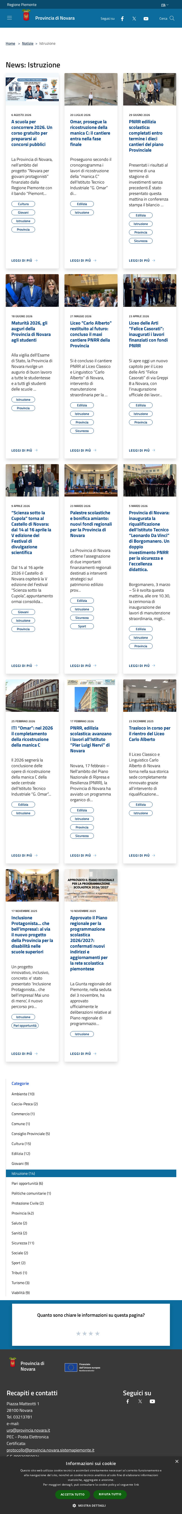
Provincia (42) (23, 1213)
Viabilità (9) (21, 1292)
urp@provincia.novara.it (28, 1430)
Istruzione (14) (23, 1173)
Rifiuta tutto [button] (110, 1494)
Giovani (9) (20, 1163)
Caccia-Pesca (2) (25, 1104)
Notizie (27, 43)
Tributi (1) (19, 1273)
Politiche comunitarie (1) (31, 1193)
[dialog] (91, 1485)
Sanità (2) (19, 1233)
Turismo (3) (20, 1282)
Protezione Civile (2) (28, 1203)
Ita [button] (163, 4)
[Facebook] (120, 18)
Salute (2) (19, 1223)
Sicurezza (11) (23, 1243)
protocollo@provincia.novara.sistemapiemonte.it (50, 1450)
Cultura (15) (21, 1143)
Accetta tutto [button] (73, 1494)
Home (10, 43)
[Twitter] (132, 18)
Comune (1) (21, 1124)
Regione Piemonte (21, 4)
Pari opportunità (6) (27, 1183)
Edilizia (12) (21, 1153)
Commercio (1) (23, 1114)
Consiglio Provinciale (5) (31, 1133)
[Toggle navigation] (9, 18)
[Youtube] (144, 18)
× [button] (176, 1461)
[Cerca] (172, 18)
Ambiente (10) (23, 1094)
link (136, 1485)
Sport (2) (18, 1263)
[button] (91, 1505)
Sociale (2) (20, 1253)
